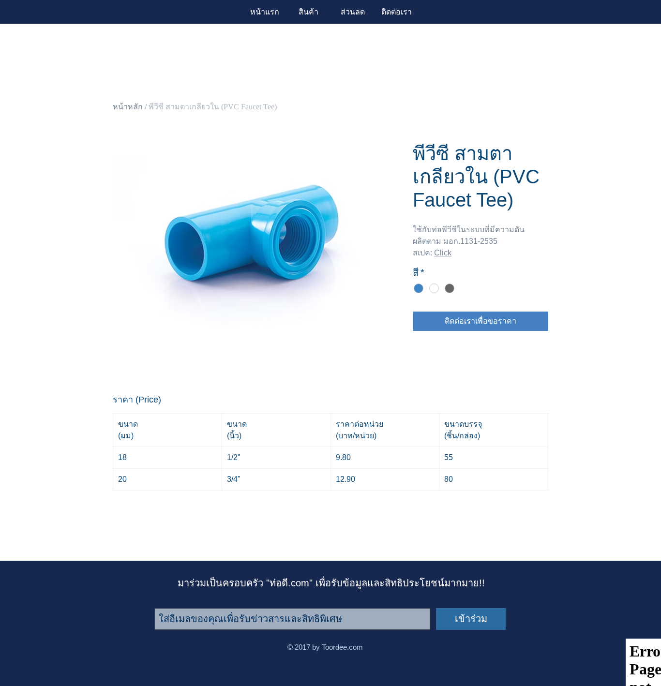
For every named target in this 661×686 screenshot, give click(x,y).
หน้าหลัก (128, 107)
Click (442, 253)
